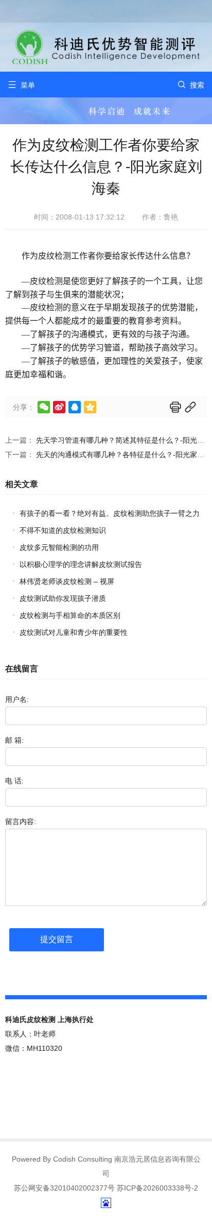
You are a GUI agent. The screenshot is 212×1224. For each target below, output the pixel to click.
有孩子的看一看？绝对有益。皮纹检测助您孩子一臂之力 (110, 513)
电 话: (14, 781)
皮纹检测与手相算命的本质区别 (70, 615)
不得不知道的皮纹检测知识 (63, 530)
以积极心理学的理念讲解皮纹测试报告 (81, 564)
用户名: (17, 699)
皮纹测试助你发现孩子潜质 (63, 598)
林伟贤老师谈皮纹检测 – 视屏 (67, 581)
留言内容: (20, 821)
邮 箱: (14, 740)
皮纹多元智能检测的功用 (59, 547)
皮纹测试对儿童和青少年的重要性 (74, 632)
